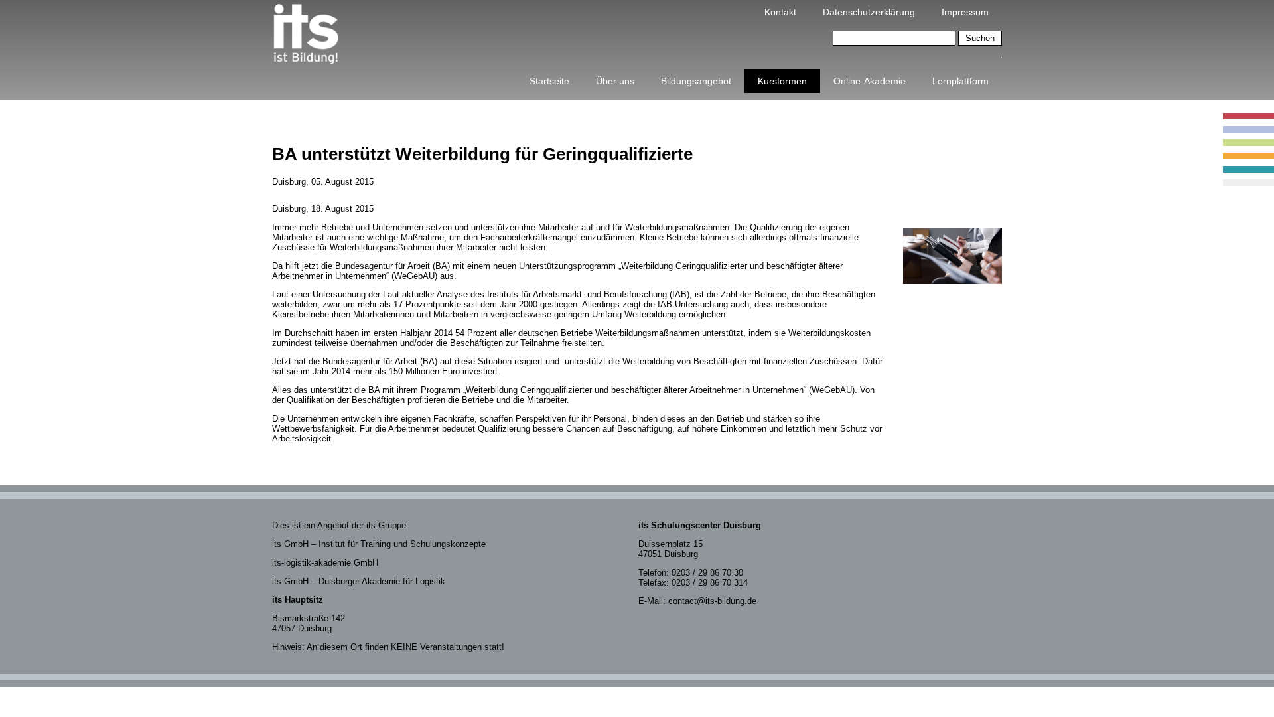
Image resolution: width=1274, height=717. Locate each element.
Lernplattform (960, 81)
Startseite (549, 81)
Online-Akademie (869, 81)
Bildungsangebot (696, 81)
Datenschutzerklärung (869, 12)
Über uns (615, 81)
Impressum (965, 12)
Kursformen (782, 81)
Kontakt (780, 12)
